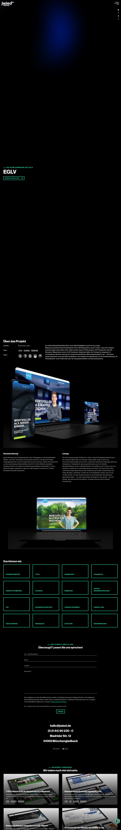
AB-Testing (68, 624)
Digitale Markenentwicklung (101, 590)
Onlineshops (69, 574)
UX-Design (27, 350)
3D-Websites (98, 574)
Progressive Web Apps (43, 607)
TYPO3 (20, 350)
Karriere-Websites (13, 574)
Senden (60, 711)
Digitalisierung (11, 624)
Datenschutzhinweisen (59, 702)
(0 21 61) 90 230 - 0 (60, 731)
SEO (7, 607)
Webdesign (34, 350)
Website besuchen (12, 178)
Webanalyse (39, 624)
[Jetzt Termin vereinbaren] (117, 821)
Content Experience (72, 607)
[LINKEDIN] (118, 9)
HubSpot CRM (99, 607)
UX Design (38, 591)
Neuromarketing (100, 624)
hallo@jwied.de (60, 725)
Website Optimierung (14, 591)
